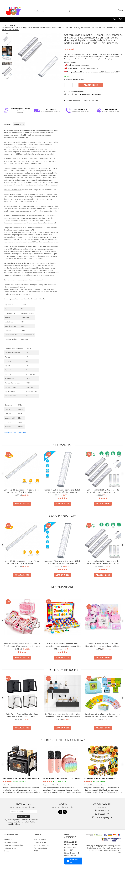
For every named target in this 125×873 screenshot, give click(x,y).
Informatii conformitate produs (15, 432)
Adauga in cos (91, 85)
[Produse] (4, 20)
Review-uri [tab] (19, 124)
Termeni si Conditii (10, 842)
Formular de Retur (40, 848)
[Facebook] (60, 812)
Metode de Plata (40, 839)
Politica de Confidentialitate (14, 845)
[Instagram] (65, 812)
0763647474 (103, 810)
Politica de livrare (10, 848)
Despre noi (7, 839)
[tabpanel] (37, 56)
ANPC (36, 851)
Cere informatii (92, 100)
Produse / (13, 25)
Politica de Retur (40, 842)
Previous (7, 34)
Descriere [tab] (7, 124)
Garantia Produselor (41, 845)
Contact (6, 851)
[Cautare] (69, 11)
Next (7, 78)
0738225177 (103, 814)
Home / (5, 25)
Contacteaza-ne (75, 861)
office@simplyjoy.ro (103, 817)
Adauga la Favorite (73, 100)
